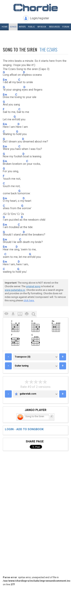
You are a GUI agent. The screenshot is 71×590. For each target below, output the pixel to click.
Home (5, 27)
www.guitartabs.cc (15, 290)
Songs (13, 27)
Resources (54, 27)
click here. (28, 300)
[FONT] (13, 314)
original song (33, 286)
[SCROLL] (19, 314)
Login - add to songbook (24, 429)
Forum (65, 27)
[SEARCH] (33, 314)
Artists (22, 27)
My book (41, 27)
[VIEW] (6, 314)
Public (31, 27)
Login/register (39, 18)
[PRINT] (26, 314)
